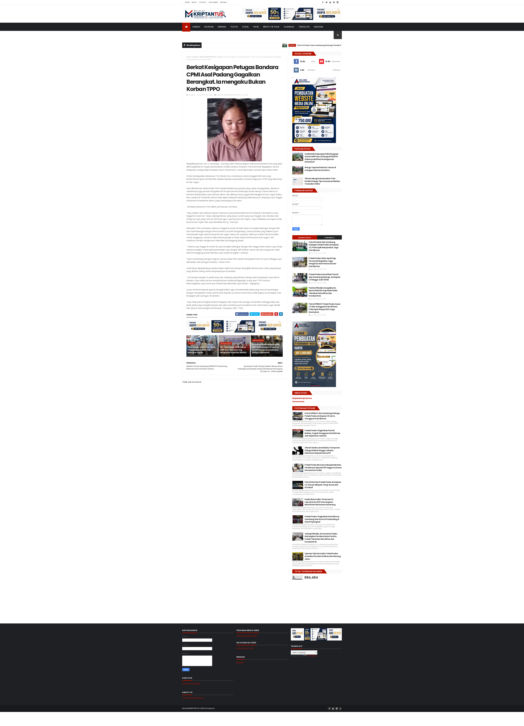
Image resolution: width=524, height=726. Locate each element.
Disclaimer (213, 2)
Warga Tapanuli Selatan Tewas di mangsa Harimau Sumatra (320, 169)
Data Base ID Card (245, 648)
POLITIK (234, 26)
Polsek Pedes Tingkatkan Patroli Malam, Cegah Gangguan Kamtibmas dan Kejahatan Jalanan (322, 433)
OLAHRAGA (289, 26)
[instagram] (337, 2)
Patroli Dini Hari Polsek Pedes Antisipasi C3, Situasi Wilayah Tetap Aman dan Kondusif (323, 485)
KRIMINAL (222, 26)
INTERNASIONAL (191, 35)
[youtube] (330, 2)
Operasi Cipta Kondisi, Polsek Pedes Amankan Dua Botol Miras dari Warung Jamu (323, 556)
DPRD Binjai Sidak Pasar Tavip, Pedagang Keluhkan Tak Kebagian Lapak (202, 350)
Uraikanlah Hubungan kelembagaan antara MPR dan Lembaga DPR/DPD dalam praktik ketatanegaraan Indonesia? (321, 158)
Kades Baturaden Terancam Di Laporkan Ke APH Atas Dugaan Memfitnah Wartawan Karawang (320, 502)
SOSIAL (245, 26)
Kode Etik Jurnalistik (191, 683)
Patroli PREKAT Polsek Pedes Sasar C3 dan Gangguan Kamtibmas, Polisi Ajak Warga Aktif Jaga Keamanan (324, 308)
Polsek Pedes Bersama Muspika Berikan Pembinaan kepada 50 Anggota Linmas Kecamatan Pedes (323, 468)
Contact (203, 2)
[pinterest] (333, 2)
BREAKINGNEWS (226, 343)
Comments (329, 238)
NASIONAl (318, 26)
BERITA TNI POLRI (271, 26)
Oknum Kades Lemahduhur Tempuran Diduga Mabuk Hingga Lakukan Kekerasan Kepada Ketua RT (322, 450)
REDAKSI (240, 662)
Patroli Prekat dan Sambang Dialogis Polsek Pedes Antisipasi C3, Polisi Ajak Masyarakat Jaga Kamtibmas (317, 45)
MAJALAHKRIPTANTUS (208, 57)
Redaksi (223, 2)
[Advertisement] (312, 599)
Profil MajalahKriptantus (193, 698)
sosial (220, 57)
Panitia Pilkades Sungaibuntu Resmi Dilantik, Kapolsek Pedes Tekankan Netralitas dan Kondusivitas (323, 292)
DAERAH (196, 26)
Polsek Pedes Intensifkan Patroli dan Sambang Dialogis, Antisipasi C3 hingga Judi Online (324, 277)
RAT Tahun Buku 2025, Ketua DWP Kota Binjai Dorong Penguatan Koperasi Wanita (233, 350)
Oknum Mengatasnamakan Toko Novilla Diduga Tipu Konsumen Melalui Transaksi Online (322, 181)
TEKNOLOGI (304, 26)
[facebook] (322, 2)
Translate (312, 655)
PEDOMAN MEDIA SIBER (246, 636)
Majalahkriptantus (302, 398)
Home (187, 2)
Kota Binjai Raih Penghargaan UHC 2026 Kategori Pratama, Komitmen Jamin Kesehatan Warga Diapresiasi (266, 348)
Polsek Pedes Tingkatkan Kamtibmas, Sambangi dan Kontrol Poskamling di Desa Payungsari (322, 519)
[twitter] (326, 2)
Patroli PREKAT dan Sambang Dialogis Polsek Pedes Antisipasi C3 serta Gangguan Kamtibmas (322, 416)
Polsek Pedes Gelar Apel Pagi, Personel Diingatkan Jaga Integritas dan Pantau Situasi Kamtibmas (322, 262)
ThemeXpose (209, 708)
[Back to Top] (340, 708)
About (194, 2)
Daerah (195, 57)
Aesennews (298, 401)
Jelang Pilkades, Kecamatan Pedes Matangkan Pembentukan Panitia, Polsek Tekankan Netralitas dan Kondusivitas (321, 537)
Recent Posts (304, 238)
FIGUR (256, 26)
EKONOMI (209, 26)
